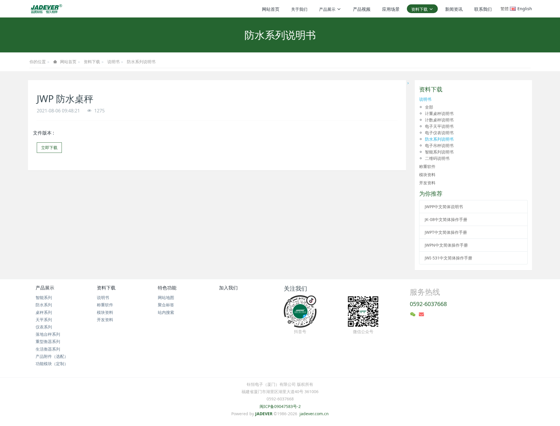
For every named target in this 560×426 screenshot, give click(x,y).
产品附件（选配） (52, 356)
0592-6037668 (428, 304)
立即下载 (49, 147)
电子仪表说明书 (439, 132)
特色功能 (167, 287)
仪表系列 (44, 327)
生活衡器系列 (48, 349)
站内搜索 (166, 312)
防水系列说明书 (141, 61)
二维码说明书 (437, 158)
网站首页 (270, 9)
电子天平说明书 (439, 126)
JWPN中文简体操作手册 (446, 245)
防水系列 (44, 304)
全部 (429, 107)
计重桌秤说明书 (439, 113)
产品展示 (45, 287)
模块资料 (427, 174)
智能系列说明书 (439, 152)
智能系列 (44, 297)
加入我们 (228, 287)
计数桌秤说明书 (439, 120)
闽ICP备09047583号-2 (280, 406)
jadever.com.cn (314, 413)
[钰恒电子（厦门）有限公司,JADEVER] (45, 8)
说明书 (113, 61)
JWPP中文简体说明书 (444, 206)
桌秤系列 (44, 312)
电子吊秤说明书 (439, 145)
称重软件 (427, 166)
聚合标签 (166, 304)
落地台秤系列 (48, 334)
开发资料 (427, 182)
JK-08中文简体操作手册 (446, 219)
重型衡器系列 (48, 341)
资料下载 (92, 61)
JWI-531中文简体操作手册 (448, 258)
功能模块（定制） (52, 363)
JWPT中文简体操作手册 (446, 232)
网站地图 (166, 297)
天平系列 (44, 319)
